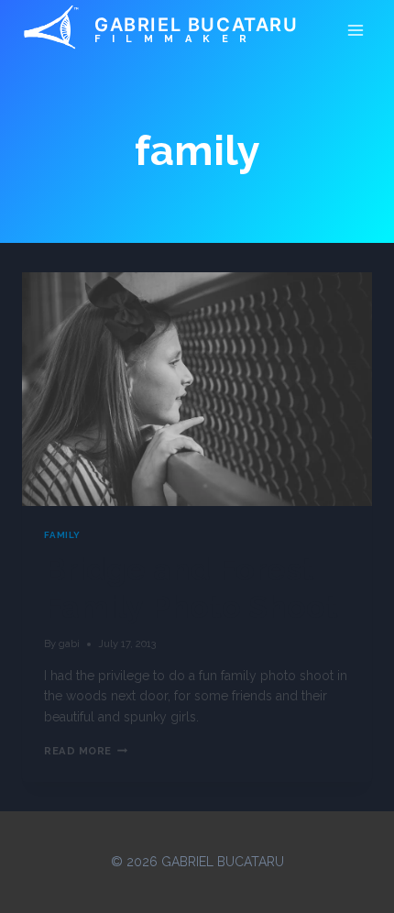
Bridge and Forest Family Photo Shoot (191, 588)
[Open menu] (355, 30)
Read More (85, 750)
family (62, 535)
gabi (69, 643)
